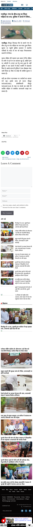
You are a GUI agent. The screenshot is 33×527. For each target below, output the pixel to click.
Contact (9, 1)
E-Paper (27, 499)
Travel (18, 491)
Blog (7, 490)
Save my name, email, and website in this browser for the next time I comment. (15, 206)
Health (20, 490)
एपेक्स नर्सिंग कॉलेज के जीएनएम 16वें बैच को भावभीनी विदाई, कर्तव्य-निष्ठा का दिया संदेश (23, 233)
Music (13, 491)
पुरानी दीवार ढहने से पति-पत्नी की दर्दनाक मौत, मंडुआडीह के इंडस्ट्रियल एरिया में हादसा (22, 273)
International (20, 499)
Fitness (22, 491)
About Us (3, 1)
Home (3, 490)
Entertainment (11, 499)
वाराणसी (20, 8)
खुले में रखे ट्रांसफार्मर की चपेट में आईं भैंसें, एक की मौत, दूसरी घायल (23, 289)
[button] (30, 5)
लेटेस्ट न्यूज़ (7, 8)
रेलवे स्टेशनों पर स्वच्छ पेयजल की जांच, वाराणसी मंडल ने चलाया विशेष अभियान (23, 248)
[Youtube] (30, 510)
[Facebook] (22, 510)
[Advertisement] (16, 111)
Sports (4, 499)
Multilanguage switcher (9, 501)
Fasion (29, 490)
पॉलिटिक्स (14, 8)
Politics (28, 497)
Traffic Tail (27, 517)
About (11, 490)
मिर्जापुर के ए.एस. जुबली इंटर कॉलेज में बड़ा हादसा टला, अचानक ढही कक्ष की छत (22, 225)
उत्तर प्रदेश (27, 8)
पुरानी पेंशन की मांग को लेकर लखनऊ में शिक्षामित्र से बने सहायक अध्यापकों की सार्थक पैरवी (22, 265)
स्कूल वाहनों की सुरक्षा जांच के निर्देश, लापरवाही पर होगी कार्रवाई (22, 241)
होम (2, 8)
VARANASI (10, 497)
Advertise (15, 1)
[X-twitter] (26, 510)
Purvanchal (17, 497)
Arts (10, 491)
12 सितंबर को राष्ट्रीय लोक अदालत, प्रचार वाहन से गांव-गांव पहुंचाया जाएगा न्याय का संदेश (23, 297)
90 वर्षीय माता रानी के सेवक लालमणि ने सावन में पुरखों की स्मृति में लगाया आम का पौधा (22, 281)
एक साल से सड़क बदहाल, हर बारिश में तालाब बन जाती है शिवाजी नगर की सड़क (22, 256)
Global (25, 490)
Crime (23, 497)
